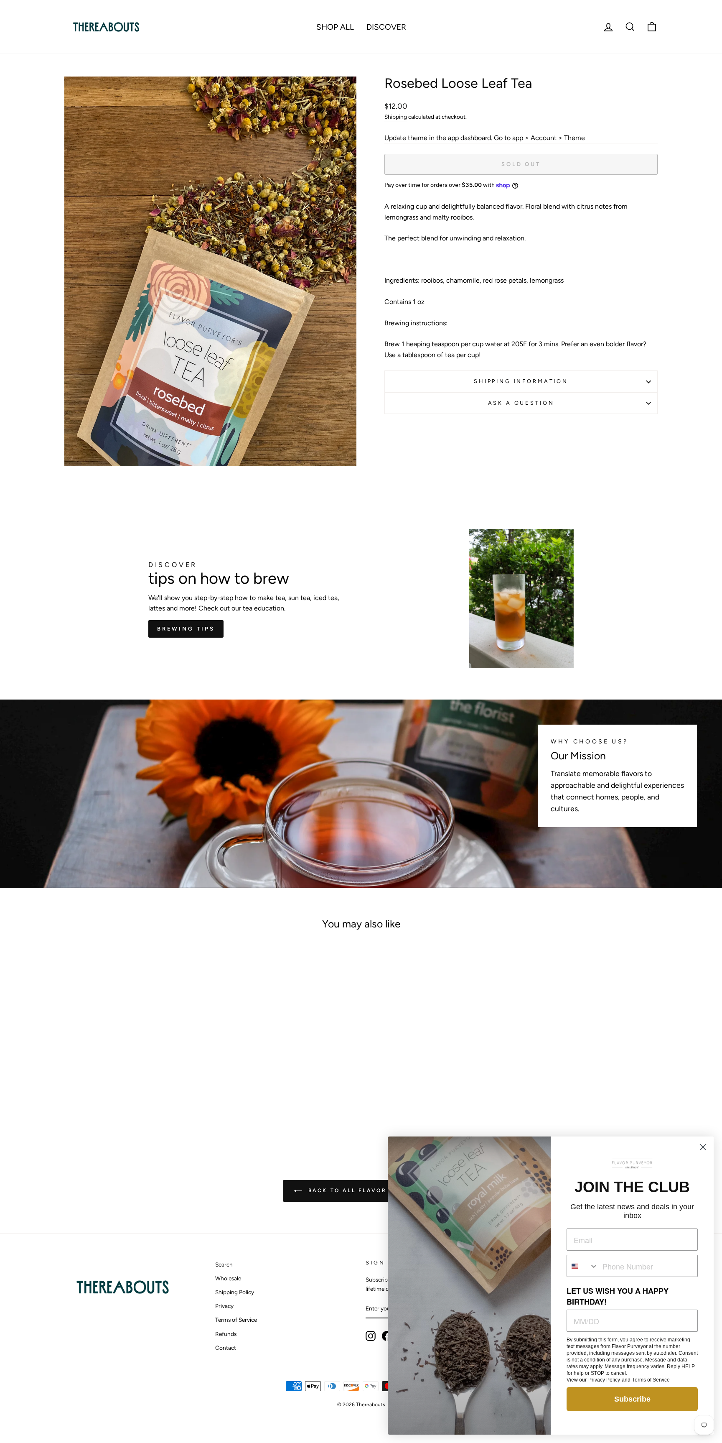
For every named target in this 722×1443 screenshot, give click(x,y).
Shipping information (521, 381)
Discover (386, 27)
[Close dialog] (703, 1147)
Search (224, 1264)
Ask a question (521, 403)
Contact (225, 1347)
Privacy (224, 1306)
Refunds (225, 1334)
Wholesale (228, 1278)
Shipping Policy (234, 1292)
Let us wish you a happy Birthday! (618, 1296)
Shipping (395, 116)
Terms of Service (236, 1319)
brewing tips (186, 629)
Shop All (335, 27)
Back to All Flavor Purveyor (366, 1190)
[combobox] (582, 1266)
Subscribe (632, 1399)
